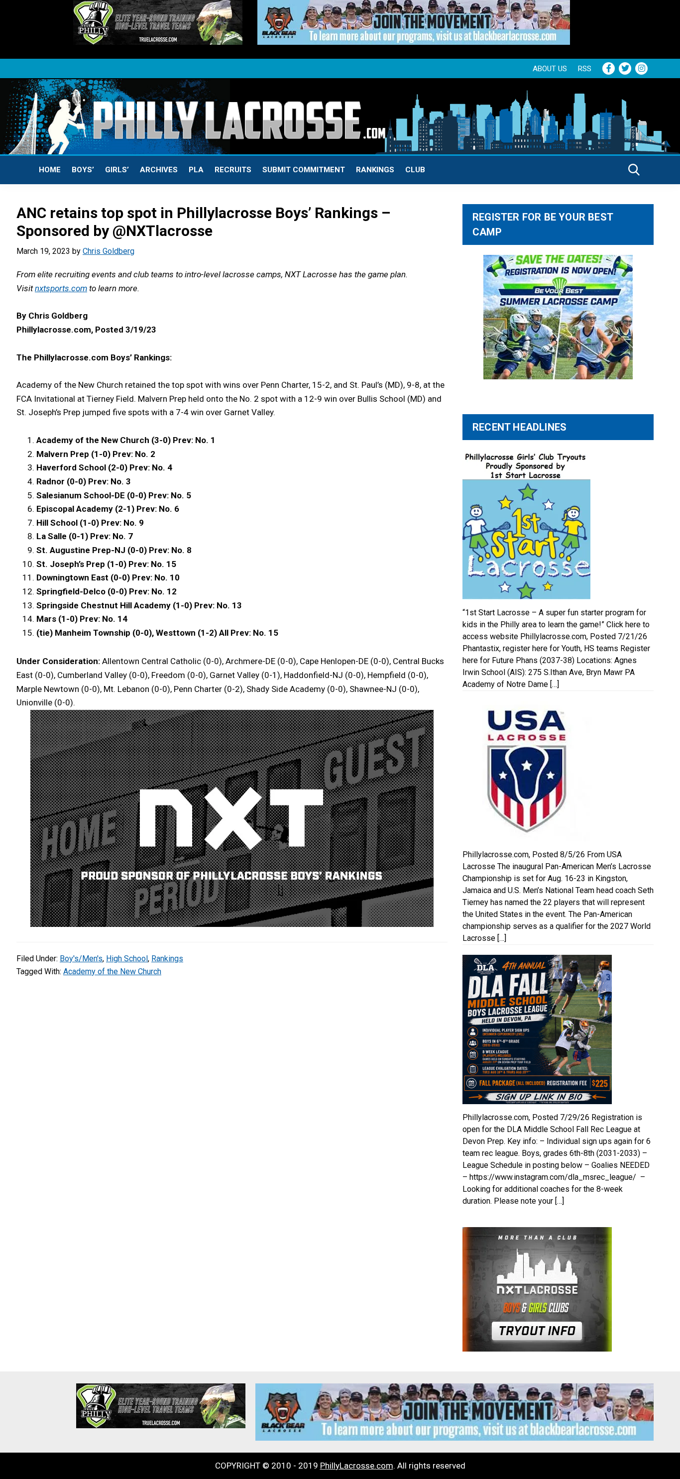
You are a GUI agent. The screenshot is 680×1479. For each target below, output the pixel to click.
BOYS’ (83, 169)
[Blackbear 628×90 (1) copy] (413, 6)
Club (415, 169)
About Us (550, 68)
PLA (196, 169)
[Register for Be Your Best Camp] (558, 317)
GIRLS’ (117, 169)
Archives (159, 169)
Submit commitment (303, 169)
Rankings (375, 169)
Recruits (233, 169)
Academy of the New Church (112, 971)
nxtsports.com (61, 288)
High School (127, 958)
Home (50, 169)
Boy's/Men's (81, 958)
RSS (584, 68)
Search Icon (634, 170)
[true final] (157, 6)
